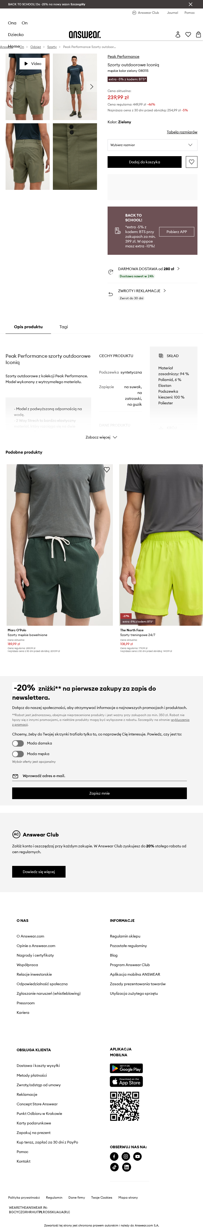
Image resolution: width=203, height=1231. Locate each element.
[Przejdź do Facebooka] (114, 1156)
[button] (152, 145)
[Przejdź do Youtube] (137, 1156)
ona (12, 22)
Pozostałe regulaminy (128, 945)
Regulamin (54, 1197)
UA (56, 1212)
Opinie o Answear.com (36, 945)
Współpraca (27, 964)
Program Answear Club (130, 964)
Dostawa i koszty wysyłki (38, 1065)
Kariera (23, 1012)
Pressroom (26, 1003)
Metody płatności (32, 1075)
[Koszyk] (198, 34)
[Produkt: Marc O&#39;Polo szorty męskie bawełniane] (60, 545)
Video (36, 63)
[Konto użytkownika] (178, 34)
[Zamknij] (190, 4)
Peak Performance (123, 56)
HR (29, 1212)
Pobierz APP (177, 231)
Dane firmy (76, 1197)
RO (45, 1212)
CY (16, 1212)
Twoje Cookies (101, 1197)
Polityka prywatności (24, 1197)
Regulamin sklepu (125, 936)
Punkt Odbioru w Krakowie (39, 1113)
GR (24, 1212)
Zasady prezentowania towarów (138, 984)
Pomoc (22, 1151)
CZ (20, 1212)
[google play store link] (126, 1068)
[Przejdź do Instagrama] (126, 1156)
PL (41, 1212)
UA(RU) (64, 1212)
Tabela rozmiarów (182, 132)
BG (11, 1212)
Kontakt (23, 1161)
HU (34, 1212)
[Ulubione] (188, 34)
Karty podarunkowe (34, 1123)
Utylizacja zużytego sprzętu (134, 993)
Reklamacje (27, 1094)
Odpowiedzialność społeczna (42, 984)
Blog (114, 955)
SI (49, 1212)
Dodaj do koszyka (144, 162)
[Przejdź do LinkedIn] (126, 1167)
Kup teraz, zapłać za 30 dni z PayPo (47, 1142)
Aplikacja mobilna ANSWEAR (135, 974)
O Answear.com (30, 936)
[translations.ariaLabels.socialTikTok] (114, 1167)
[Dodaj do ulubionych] (191, 162)
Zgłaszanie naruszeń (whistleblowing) (49, 993)
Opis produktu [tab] (28, 326)
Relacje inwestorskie (34, 974)
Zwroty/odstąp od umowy (39, 1085)
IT (37, 1212)
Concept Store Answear (37, 1104)
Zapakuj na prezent (33, 1132)
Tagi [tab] (63, 326)
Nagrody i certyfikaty (35, 955)
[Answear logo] (85, 34)
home (14, 46)
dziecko (16, 34)
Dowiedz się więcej (39, 871)
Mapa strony (128, 1197)
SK (52, 1212)
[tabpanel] (102, 388)
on (24, 22)
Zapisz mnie (99, 793)
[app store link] (126, 1081)
